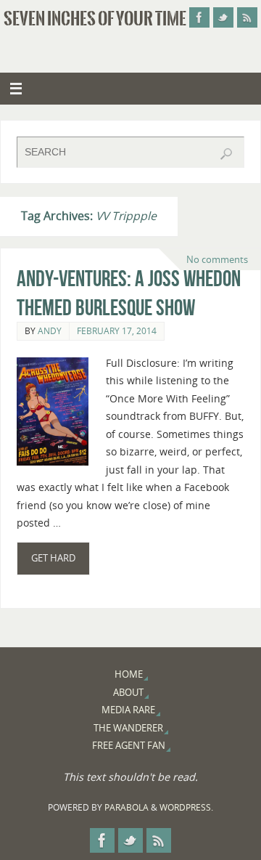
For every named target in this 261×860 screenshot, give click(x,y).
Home (129, 674)
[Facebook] (199, 17)
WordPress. (186, 807)
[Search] (226, 154)
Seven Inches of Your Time (95, 19)
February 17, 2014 (117, 331)
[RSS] (247, 17)
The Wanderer (128, 727)
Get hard (53, 557)
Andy (50, 331)
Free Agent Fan (128, 745)
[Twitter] (223, 17)
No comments (217, 259)
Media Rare (128, 709)
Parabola (126, 807)
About (128, 692)
